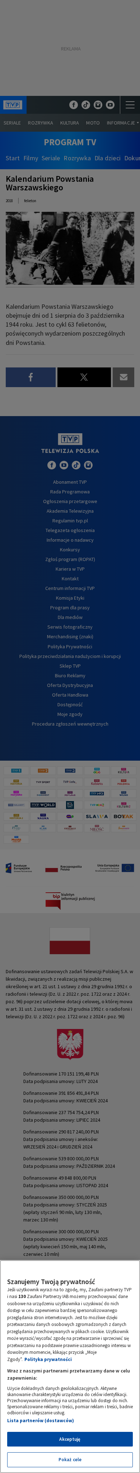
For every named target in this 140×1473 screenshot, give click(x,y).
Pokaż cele (70, 1460)
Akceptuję (69, 1439)
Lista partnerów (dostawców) (40, 1421)
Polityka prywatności (48, 1359)
